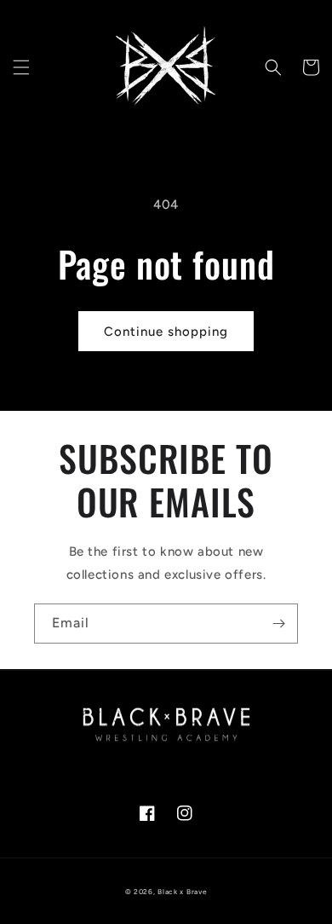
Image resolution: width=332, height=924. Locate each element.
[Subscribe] (278, 623)
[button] (21, 67)
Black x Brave (182, 891)
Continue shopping (166, 331)
